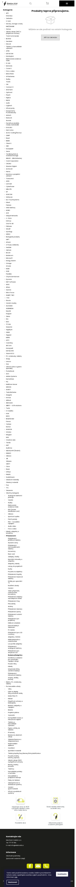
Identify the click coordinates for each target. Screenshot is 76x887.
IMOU (8, 416)
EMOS (8, 100)
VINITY (8, 464)
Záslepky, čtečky (13, 557)
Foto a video (10, 71)
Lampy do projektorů (15, 566)
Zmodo (8, 266)
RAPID (8, 338)
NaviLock (9, 118)
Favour (8, 421)
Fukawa (8, 205)
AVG (7, 213)
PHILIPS (8, 474)
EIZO (7, 322)
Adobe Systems (11, 376)
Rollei (8, 269)
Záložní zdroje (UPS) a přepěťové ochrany (13, 32)
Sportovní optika (13, 516)
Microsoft (9, 258)
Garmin (8, 290)
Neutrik (8, 311)
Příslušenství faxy (14, 601)
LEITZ (7, 340)
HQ (7, 382)
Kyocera (9, 279)
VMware (8, 461)
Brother (8, 39)
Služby (8, 79)
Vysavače (11, 715)
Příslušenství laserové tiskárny (15, 578)
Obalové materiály (12, 480)
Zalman (8, 250)
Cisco (8, 466)
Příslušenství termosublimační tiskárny (14, 547)
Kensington (10, 56)
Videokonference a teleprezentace (14, 740)
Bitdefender (10, 419)
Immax (8, 398)
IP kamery (11, 732)
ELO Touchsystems (12, 200)
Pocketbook (10, 371)
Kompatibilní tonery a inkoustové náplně (15, 719)
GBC (7, 146)
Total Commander (12, 36)
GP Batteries (10, 76)
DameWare (10, 379)
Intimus (8, 221)
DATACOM (9, 54)
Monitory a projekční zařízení (13, 175)
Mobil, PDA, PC (13, 696)
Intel (7, 414)
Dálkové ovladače (14, 623)
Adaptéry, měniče (14, 637)
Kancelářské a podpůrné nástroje (14, 777)
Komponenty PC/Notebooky (11, 112)
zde (16, 877)
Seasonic (9, 327)
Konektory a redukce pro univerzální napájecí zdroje (15, 659)
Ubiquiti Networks (12, 216)
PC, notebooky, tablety (14, 356)
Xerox (8, 151)
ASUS (7, 285)
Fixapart (8, 314)
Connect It (9, 87)
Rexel (8, 138)
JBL (7, 459)
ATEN (7, 51)
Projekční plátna (13, 712)
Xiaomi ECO (10, 353)
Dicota (8, 300)
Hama (8, 172)
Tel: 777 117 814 (11, 842)
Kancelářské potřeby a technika (15, 772)
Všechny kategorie (12, 493)
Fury (7, 485)
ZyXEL (8, 103)
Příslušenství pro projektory (13, 619)
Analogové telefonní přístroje (15, 496)
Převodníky (12, 604)
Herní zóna (9, 130)
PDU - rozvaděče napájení (13, 523)
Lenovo (8, 361)
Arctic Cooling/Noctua (13, 133)
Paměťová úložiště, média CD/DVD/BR (12, 124)
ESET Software (11, 282)
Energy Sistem (11, 261)
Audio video (12, 526)
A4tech (8, 115)
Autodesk (9, 306)
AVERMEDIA (9, 308)
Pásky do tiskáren (14, 780)
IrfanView (9, 16)
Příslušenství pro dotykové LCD (13, 652)
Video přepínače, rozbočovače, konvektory (14, 592)
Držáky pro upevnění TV (15, 582)
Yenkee (8, 424)
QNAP (8, 135)
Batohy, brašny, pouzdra (13, 765)
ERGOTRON (10, 74)
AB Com (9, 346)
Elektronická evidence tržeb (13, 60)
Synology (9, 232)
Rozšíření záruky (13, 586)
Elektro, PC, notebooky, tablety (14, 683)
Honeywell (9, 348)
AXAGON (9, 429)
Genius (8, 29)
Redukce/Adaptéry (15, 655)
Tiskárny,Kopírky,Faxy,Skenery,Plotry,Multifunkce (16, 753)
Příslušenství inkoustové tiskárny (14, 674)
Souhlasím (62, 874)
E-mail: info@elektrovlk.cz (15, 845)
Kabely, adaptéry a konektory (12, 532)
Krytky (10, 569)
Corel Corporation (12, 161)
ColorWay (9, 343)
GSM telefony (10, 208)
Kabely (10, 666)
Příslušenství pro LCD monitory (15, 633)
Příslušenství (11, 536)
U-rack (8, 21)
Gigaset (8, 335)
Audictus (9, 448)
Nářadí (10, 699)
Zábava (8, 456)
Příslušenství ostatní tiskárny (15, 615)
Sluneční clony (13, 543)
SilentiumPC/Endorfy (13, 451)
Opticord (9, 92)
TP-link (8, 324)
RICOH (8, 253)
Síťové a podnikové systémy (14, 792)
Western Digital (11, 166)
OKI (7, 84)
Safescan (9, 197)
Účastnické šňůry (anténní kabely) (14, 670)
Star (7, 364)
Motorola (9, 66)
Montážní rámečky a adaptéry (15, 560)
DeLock (8, 44)
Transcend (9, 179)
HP (7, 192)
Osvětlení (11, 748)
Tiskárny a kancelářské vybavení (14, 47)
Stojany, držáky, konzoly (13, 678)
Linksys (8, 472)
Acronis (8, 120)
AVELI (7, 181)
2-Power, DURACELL (12, 245)
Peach (8, 95)
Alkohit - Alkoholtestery (14, 158)
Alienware (9, 403)
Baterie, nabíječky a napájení (14, 706)
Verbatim (9, 18)
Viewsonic (9, 490)
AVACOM (9, 194)
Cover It (8, 68)
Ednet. (8, 202)
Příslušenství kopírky (15, 574)
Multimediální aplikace (12, 744)
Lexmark (9, 184)
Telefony (11, 769)
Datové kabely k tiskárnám (13, 626)
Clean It (8, 143)
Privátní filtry (12, 664)
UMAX (8, 332)
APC (7, 13)
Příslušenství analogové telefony (15, 647)
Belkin (8, 141)
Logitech (9, 106)
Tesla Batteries (11, 392)
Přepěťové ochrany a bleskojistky (15, 702)
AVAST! (8, 390)
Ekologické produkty (13, 237)
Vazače (10, 500)
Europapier (9, 149)
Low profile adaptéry (15, 644)
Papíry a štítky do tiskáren (14, 729)
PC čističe (11, 630)
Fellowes (9, 226)
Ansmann (9, 90)
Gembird (9, 41)
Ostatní (10, 588)
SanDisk (8, 247)
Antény (10, 606)
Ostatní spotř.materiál (13, 788)
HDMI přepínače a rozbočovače (14, 640)
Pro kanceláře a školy (13, 686)
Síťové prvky (10, 108)
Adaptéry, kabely (13, 564)
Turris (8, 408)
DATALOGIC (10, 351)
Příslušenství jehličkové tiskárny (14, 539)
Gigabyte (9, 330)
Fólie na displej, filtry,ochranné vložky (15, 692)
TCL (7, 488)
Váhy (9, 689)
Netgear (9, 435)
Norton (8, 427)
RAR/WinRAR (10, 26)
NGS (7, 437)
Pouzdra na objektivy (15, 572)
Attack (8, 242)
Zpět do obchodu (50, 37)
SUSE (7, 271)
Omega (8, 263)
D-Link (8, 63)
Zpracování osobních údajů (15, 858)
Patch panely (12, 519)
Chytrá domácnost (12, 277)
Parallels (9, 274)
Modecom (9, 255)
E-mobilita (9, 411)
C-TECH (8, 218)
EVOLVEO (9, 128)
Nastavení (12, 882)
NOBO (8, 210)
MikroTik (8, 189)
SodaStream (10, 477)
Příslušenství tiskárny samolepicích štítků (15, 597)
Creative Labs (10, 440)
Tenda (8, 443)
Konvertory (12, 551)
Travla (8, 82)
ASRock (8, 400)
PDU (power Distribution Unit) (14, 510)
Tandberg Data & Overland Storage (12, 155)
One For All (9, 224)
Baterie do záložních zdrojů (15, 736)
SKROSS (8, 387)
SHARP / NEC (10, 295)
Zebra (8, 316)
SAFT (7, 239)
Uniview (8, 432)
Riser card (11, 554)
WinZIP (8, 229)
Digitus (8, 98)
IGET (7, 445)
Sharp (8, 359)
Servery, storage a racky (14, 24)
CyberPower (10, 186)
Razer (8, 469)
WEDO (8, 234)
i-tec (8, 298)
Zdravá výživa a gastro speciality (14, 367)
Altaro (8, 287)
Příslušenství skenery (15, 609)
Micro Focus (10, 293)
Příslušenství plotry (14, 612)
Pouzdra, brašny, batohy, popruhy (13, 757)
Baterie (10, 710)
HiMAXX (8, 453)
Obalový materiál (12, 482)
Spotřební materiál (14, 751)
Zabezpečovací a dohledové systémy (15, 783)
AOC (7, 374)
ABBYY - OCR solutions (13, 406)
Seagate (9, 395)
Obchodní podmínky (13, 856)
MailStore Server (11, 384)
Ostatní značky (11, 303)
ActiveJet (9, 169)
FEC (7, 319)
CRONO (8, 164)
